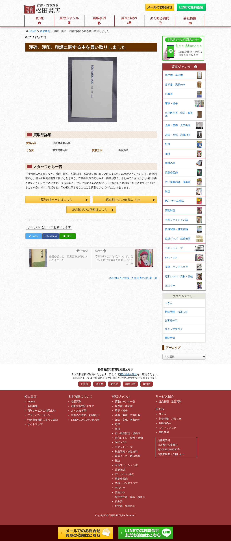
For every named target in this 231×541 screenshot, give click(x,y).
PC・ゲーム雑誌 (174, 200)
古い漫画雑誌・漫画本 (177, 182)
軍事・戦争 (171, 103)
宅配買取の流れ (128, 374)
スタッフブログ (173, 329)
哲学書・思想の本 (175, 84)
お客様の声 (171, 320)
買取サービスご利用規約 (41, 410)
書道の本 (170, 163)
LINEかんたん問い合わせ (85, 419)
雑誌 (167, 191)
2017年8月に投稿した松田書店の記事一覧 (133, 277)
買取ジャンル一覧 (125, 401)
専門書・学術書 (174, 75)
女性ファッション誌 (176, 219)
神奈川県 (130, 384)
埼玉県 (99, 384)
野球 (167, 144)
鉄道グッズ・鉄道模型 (177, 238)
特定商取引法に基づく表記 (42, 419)
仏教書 (169, 93)
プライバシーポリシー (40, 415)
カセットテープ (174, 248)
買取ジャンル (181, 66)
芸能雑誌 (170, 210)
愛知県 (146, 384)
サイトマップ (35, 424)
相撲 (167, 153)
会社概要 (32, 406)
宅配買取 (76, 401)
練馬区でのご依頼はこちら (89, 209)
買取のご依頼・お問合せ (85, 415)
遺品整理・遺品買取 (170, 401)
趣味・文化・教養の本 (177, 134)
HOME (32, 31)
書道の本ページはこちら (56, 199)
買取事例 (45, 31)
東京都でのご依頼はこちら (123, 199)
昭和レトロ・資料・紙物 (179, 276)
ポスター (170, 285)
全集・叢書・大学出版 (177, 125)
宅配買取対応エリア (82, 406)
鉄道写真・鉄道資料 (176, 229)
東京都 (114, 384)
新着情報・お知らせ (176, 311)
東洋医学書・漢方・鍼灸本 (179, 114)
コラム (168, 303)
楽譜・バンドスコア (176, 266)
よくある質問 (78, 410)
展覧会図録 (171, 172)
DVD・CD (170, 257)
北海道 (84, 384)
